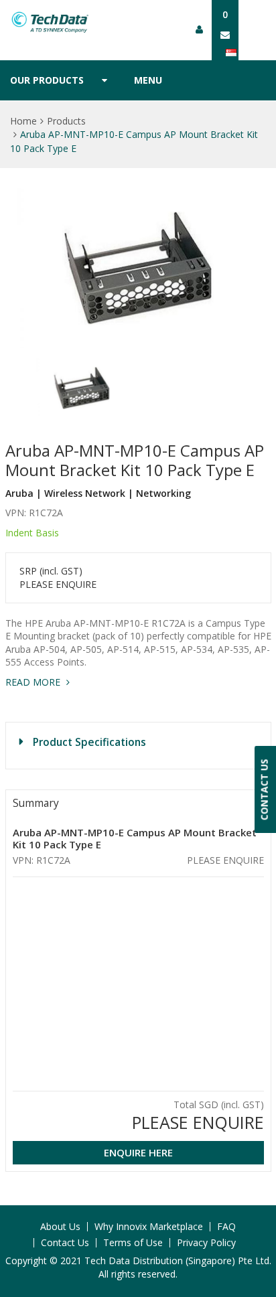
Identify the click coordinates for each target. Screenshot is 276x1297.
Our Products (47, 80)
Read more (34, 682)
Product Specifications (89, 742)
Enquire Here (138, 1152)
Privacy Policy (206, 1242)
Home (23, 121)
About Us (60, 1226)
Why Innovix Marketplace (148, 1226)
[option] (138, 268)
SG (236, 52)
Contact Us (65, 1242)
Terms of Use (133, 1242)
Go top (258, 1260)
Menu (148, 80)
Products (66, 121)
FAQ (226, 1226)
